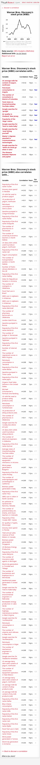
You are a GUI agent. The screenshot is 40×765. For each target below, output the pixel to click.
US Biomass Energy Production (9, 548)
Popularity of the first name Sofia (10, 710)
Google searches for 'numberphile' (9, 619)
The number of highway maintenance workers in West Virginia (10, 612)
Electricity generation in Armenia (10, 743)
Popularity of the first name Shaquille (10, 222)
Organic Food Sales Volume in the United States (10, 384)
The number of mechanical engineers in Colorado (7, 650)
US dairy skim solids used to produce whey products (9, 432)
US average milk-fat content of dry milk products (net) (9, 694)
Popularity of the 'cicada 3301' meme (9, 519)
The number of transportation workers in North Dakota (8, 261)
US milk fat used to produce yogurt (9, 195)
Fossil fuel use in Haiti (10, 729)
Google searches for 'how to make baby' (9, 588)
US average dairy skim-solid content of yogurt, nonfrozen (10, 663)
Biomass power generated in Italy (9, 488)
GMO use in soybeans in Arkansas (10, 297)
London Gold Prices (9, 320)
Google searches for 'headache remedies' (10, 657)
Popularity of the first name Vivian (10, 733)
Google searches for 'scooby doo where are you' (9, 425)
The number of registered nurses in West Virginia (9, 355)
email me (29, 2)
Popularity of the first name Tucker (10, 185)
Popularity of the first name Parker (10, 217)
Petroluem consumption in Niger (10, 643)
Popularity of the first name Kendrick (10, 329)
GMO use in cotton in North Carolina (10, 498)
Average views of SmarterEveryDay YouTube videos (8, 451)
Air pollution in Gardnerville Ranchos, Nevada (8, 503)
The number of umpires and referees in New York (10, 632)
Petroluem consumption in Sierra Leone (8, 206)
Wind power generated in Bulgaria (7, 467)
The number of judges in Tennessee (10, 334)
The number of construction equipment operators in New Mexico (10, 671)
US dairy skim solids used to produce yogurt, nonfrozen (9, 245)
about (24, 2)
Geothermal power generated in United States (9, 582)
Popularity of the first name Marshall (10, 307)
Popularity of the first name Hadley (10, 275)
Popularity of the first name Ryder (10, 725)
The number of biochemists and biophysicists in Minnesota (8, 574)
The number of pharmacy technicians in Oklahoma (7, 314)
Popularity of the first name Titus (10, 493)
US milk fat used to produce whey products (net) (9, 398)
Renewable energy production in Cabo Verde (9, 604)
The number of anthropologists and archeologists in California (9, 480)
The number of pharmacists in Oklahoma (7, 418)
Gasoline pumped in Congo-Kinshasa (9, 212)
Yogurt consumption (9, 255)
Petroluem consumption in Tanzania (8, 362)
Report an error (8, 56)
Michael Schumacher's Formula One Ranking (10, 391)
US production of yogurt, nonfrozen (9, 200)
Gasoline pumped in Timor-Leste (9, 373)
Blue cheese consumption (7, 705)
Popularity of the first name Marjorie (10, 553)
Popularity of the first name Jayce (10, 378)
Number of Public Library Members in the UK (9, 269)
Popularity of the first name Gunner (10, 445)
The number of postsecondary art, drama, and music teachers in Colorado (10, 512)
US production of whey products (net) (9, 412)
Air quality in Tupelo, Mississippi (10, 524)
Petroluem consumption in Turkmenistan (8, 405)
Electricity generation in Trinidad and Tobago (10, 566)
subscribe (36, 2)
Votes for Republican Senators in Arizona (10, 280)
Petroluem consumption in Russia (8, 625)
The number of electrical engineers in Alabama (9, 439)
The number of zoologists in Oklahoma (7, 286)
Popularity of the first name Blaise (10, 368)
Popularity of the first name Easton (10, 715)
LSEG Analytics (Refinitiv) (24, 51)
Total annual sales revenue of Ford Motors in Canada (9, 535)
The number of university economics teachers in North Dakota (10, 236)
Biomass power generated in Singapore (8, 542)
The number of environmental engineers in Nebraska (7, 595)
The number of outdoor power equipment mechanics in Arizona (10, 459)
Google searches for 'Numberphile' (9, 638)
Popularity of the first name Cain (10, 720)
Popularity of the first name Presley (10, 473)
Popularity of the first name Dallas (10, 700)
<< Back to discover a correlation (14, 751)
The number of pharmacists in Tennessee (7, 228)
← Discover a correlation (10, 8)
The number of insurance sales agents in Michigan (9, 559)
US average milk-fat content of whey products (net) (9, 687)
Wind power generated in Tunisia (10, 738)
